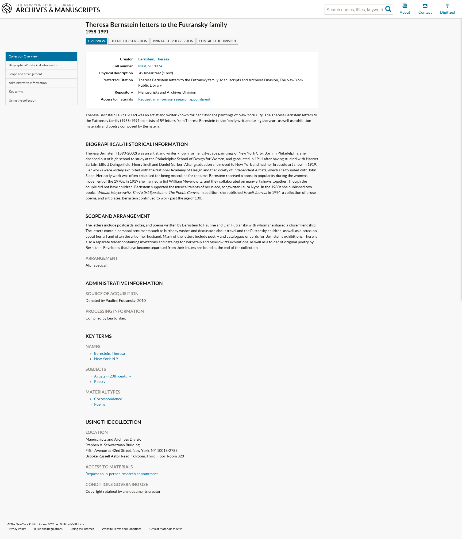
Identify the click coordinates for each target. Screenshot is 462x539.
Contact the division (217, 41)
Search (388, 10)
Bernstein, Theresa (153, 59)
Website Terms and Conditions (121, 528)
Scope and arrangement (25, 74)
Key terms (16, 91)
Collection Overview (23, 56)
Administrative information (28, 82)
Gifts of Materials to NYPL (166, 528)
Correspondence (108, 399)
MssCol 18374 (150, 66)
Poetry (99, 381)
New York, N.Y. (106, 359)
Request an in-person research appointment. (174, 99)
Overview (96, 41)
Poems (99, 404)
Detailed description (128, 41)
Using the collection (22, 100)
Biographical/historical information (33, 65)
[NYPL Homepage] (7, 9)
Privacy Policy (16, 528)
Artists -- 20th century (112, 376)
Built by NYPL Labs (72, 524)
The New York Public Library (28, 524)
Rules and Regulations (48, 528)
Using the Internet (82, 528)
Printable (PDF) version (173, 41)
